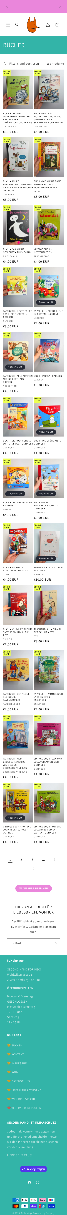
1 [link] (10, 859)
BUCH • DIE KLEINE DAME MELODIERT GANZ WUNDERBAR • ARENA (47, 184)
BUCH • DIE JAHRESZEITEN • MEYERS (17, 504)
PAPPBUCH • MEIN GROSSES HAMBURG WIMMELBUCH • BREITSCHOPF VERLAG (15, 763)
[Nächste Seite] (33, 868)
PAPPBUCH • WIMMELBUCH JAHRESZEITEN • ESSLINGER (48, 696)
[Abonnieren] (55, 943)
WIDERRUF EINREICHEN (33, 888)
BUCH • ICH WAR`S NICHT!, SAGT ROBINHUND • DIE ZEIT (18, 632)
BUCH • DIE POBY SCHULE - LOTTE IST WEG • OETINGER (18, 442)
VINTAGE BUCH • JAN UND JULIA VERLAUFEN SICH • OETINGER (48, 761)
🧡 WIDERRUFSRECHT (21, 1099)
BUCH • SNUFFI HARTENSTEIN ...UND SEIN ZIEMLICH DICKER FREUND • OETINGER (18, 186)
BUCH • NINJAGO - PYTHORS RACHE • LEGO (16, 569)
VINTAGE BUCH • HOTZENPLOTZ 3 (43, 251)
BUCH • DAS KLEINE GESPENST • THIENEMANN (17, 251)
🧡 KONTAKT (15, 1054)
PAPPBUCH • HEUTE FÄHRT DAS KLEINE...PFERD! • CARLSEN (17, 314)
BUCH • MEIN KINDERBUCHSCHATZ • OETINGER (46, 505)
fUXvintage (27, 1213)
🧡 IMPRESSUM (17, 1063)
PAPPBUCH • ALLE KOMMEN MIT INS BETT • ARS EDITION (18, 378)
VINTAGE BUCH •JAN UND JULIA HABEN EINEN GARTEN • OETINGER (47, 829)
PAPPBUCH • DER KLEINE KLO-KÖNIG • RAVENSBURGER (16, 696)
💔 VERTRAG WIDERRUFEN (24, 1108)
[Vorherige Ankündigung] (7, 6)
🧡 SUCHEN (14, 1045)
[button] (8, 24)
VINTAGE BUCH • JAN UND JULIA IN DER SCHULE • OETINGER (17, 829)
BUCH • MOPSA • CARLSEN (48, 375)
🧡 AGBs (12, 1072)
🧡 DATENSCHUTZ (19, 1081)
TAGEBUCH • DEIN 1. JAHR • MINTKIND (49, 569)
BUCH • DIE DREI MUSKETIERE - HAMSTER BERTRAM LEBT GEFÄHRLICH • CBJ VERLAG (17, 118)
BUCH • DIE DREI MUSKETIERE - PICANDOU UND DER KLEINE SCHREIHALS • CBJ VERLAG (48, 118)
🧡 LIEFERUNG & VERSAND (24, 1090)
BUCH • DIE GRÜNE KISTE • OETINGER (48, 442)
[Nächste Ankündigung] (60, 6)
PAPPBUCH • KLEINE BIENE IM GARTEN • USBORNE (48, 312)
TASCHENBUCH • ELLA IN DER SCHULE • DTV (47, 631)
